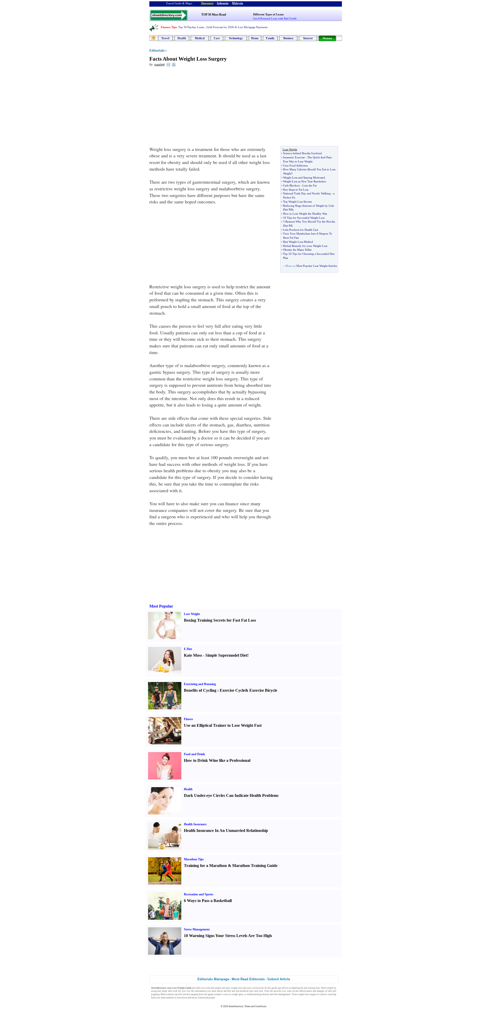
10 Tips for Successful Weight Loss (304, 217)
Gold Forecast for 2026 (220, 27)
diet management (282, 994)
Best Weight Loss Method (298, 241)
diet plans (162, 991)
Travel (165, 38)
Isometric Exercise (294, 157)
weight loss (236, 988)
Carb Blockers (291, 185)
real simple (215, 988)
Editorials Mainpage (213, 979)
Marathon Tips (194, 859)
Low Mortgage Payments (252, 27)
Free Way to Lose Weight (298, 161)
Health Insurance (195, 824)
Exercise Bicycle (263, 690)
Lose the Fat (309, 185)
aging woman (214, 994)
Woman (327, 38)
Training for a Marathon (205, 865)
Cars (217, 38)
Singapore (207, 3)
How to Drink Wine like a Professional (217, 760)
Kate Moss (193, 655)
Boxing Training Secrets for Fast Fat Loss (220, 620)
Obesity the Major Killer (297, 249)
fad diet (227, 991)
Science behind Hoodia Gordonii (302, 153)
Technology (236, 38)
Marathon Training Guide (254, 865)
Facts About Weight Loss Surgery (188, 59)
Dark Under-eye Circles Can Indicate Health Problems (231, 795)
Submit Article (278, 979)
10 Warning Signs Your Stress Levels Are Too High (228, 935)
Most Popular (161, 606)
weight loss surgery (307, 994)
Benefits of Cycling (200, 690)
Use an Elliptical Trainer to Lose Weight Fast (223, 725)
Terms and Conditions (255, 1006)
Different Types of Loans (268, 14)
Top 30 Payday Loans (191, 27)
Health (181, 38)
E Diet (188, 649)
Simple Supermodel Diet (226, 655)
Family (270, 38)
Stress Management (197, 929)
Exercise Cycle (232, 690)
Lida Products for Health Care (300, 229)
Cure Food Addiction (295, 165)
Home (255, 38)
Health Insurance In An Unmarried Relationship (226, 830)
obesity (265, 994)
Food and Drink (194, 754)
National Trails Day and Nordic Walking (307, 193)
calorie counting (328, 994)
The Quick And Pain (319, 157)
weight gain (237, 994)
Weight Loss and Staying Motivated (304, 177)
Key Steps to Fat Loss (295, 189)
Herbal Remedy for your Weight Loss (305, 245)
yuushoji (159, 64)
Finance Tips (168, 27)
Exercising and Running (200, 684)
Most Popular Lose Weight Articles (316, 265)
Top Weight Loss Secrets (297, 201)
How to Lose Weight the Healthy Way (305, 213)
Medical (200, 38)
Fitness (188, 719)
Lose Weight (192, 614)
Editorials (156, 50)
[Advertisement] (191, 108)
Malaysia (237, 3)
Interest (308, 38)
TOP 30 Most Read (213, 14)
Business (288, 38)
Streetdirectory (236, 1006)
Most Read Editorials (248, 979)
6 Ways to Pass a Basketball (208, 900)
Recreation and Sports (198, 894)
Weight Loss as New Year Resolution (304, 181)
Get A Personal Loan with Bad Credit (274, 18)
